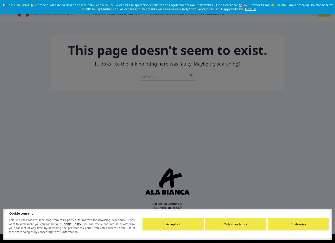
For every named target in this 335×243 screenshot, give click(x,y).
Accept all (173, 224)
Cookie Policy (71, 224)
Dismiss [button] (250, 9)
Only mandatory (236, 224)
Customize (298, 224)
